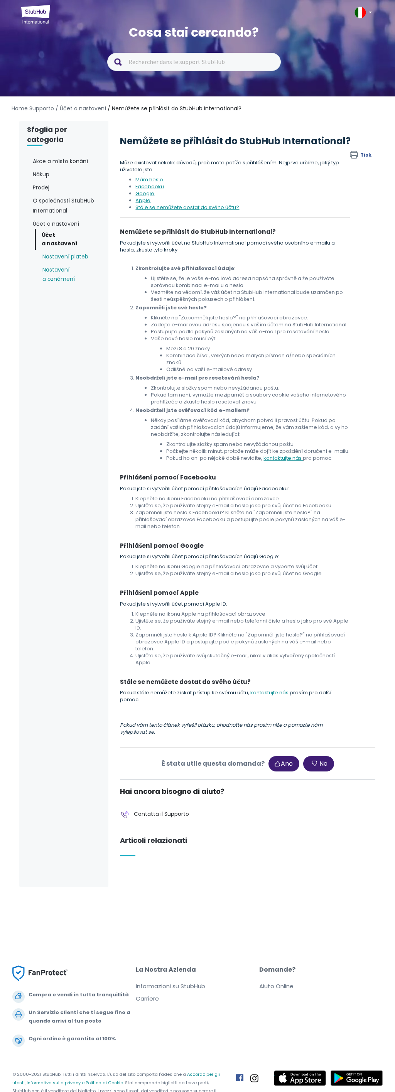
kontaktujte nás (283, 458)
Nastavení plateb (65, 256)
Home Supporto (33, 108)
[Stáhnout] (183, 458)
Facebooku (149, 186)
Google (144, 193)
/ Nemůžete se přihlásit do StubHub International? (174, 108)
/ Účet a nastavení (81, 108)
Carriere (147, 998)
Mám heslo (149, 179)
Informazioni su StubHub (170, 986)
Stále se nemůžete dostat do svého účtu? (187, 207)
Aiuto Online (276, 986)
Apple (142, 200)
